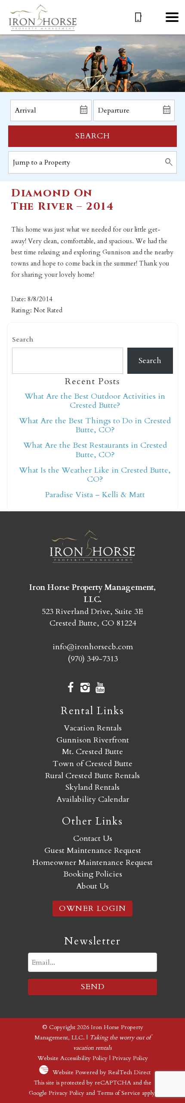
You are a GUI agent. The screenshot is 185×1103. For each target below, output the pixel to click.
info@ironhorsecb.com (92, 647)
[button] (172, 17)
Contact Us (92, 838)
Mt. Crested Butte (92, 751)
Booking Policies (92, 874)
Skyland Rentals (92, 787)
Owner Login (92, 908)
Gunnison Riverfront (92, 740)
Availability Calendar (92, 799)
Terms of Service (118, 1093)
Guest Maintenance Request (92, 850)
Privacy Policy (130, 1058)
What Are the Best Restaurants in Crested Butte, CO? (95, 450)
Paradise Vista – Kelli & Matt (95, 494)
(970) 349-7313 (93, 659)
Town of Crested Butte (92, 763)
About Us (92, 886)
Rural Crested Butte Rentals (92, 775)
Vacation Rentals (93, 728)
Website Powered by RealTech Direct (101, 1072)
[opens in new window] (70, 688)
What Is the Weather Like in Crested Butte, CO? (95, 475)
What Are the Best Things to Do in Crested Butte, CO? (95, 425)
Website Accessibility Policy (72, 1058)
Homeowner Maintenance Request (92, 862)
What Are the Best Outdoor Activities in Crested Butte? (95, 401)
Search (92, 136)
